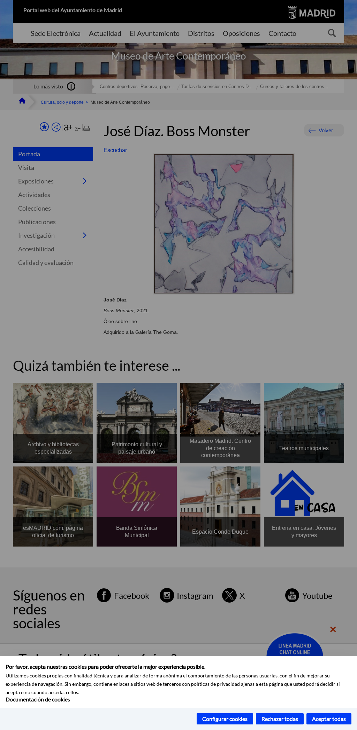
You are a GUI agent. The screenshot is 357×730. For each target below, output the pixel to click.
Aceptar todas (329, 718)
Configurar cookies (225, 718)
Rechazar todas (279, 718)
